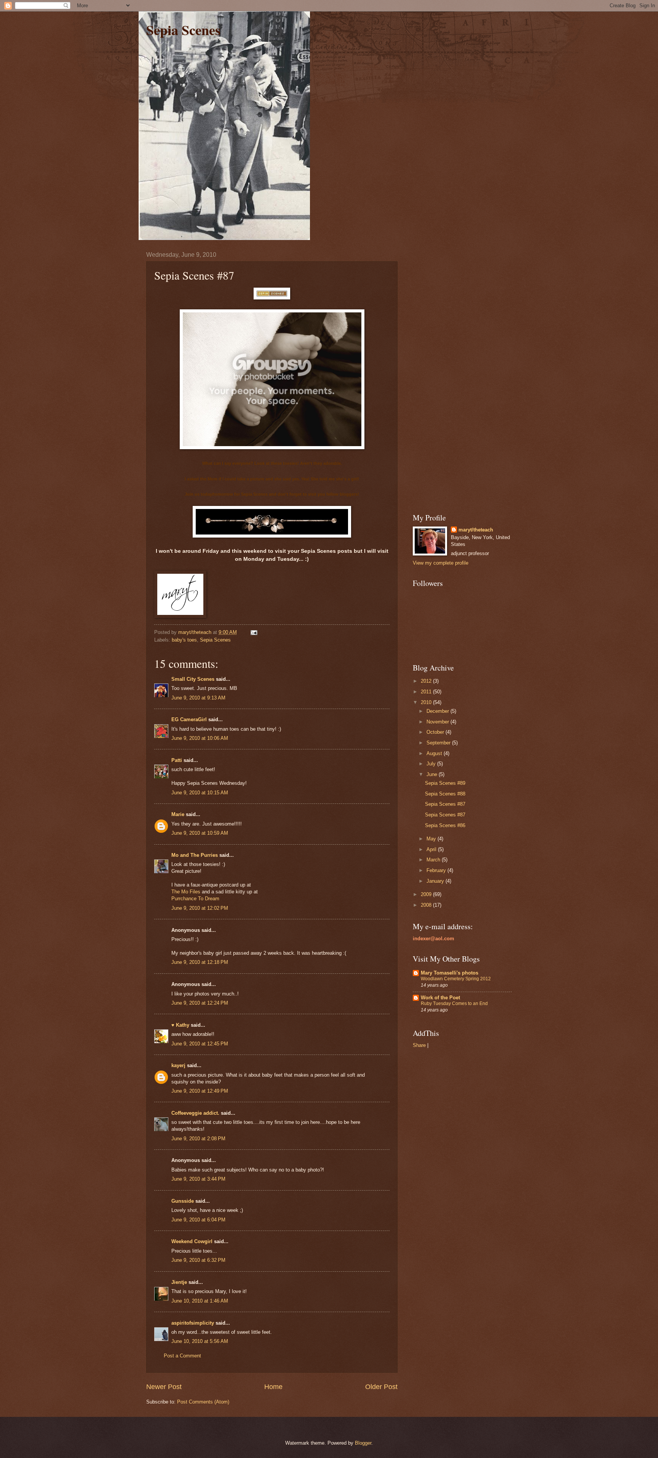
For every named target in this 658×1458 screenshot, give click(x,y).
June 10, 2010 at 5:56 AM (199, 1341)
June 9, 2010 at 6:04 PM (198, 1220)
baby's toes (184, 640)
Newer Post (164, 1387)
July (431, 764)
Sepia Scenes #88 (445, 794)
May (432, 839)
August (435, 753)
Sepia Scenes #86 (445, 825)
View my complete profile (440, 563)
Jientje (179, 1282)
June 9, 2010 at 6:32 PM (198, 1260)
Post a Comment (182, 1356)
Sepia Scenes (183, 30)
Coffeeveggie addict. (195, 1113)
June (432, 774)
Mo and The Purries (194, 855)
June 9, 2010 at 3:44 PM (198, 1179)
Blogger (363, 1443)
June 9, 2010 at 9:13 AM (198, 698)
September (439, 743)
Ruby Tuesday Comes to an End (454, 1003)
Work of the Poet (440, 997)
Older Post (381, 1387)
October (436, 732)
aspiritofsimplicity (192, 1323)
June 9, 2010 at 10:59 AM (199, 833)
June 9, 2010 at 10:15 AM (199, 792)
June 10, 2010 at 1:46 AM (199, 1301)
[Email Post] (253, 632)
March (434, 860)
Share (419, 1045)
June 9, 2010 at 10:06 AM (199, 738)
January (436, 881)
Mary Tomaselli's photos (449, 973)
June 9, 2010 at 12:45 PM (199, 1044)
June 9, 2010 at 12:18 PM (199, 962)
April (432, 849)
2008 (427, 905)
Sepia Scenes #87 (445, 804)
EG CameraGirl (189, 719)
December (438, 711)
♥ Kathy (180, 1025)
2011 (427, 692)
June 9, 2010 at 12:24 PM (199, 1003)
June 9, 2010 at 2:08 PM (198, 1138)
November (438, 722)
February (436, 870)
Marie (177, 814)
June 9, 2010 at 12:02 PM (199, 908)
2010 (427, 702)
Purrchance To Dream (195, 898)
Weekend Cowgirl (191, 1241)
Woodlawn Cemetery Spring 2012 (456, 978)
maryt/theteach (475, 530)
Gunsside (182, 1201)
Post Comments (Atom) (203, 1402)
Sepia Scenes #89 (445, 783)
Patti (176, 760)
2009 (427, 894)
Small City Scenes (192, 679)
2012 (427, 681)
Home (273, 1387)
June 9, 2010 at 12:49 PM (199, 1091)
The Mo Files (185, 892)
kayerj (178, 1065)
